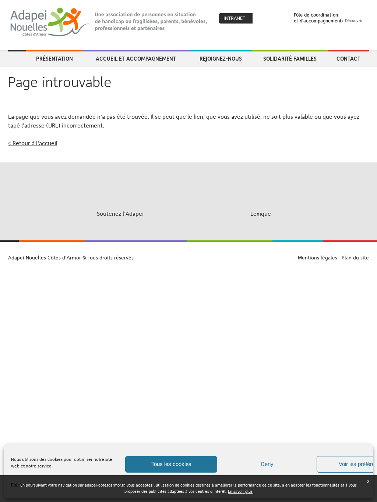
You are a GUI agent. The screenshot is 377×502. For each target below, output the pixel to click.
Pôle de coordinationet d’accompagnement (328, 18)
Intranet (234, 18)
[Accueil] (109, 22)
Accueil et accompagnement (136, 58)
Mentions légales (317, 258)
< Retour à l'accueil (32, 143)
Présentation (54, 58)
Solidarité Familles (290, 58)
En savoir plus (240, 491)
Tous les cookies (171, 464)
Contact (348, 58)
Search (278, 18)
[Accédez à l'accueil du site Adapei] (17, 59)
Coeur (262, 18)
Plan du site (355, 258)
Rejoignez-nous (221, 58)
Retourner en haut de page (189, 251)
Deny (267, 464)
